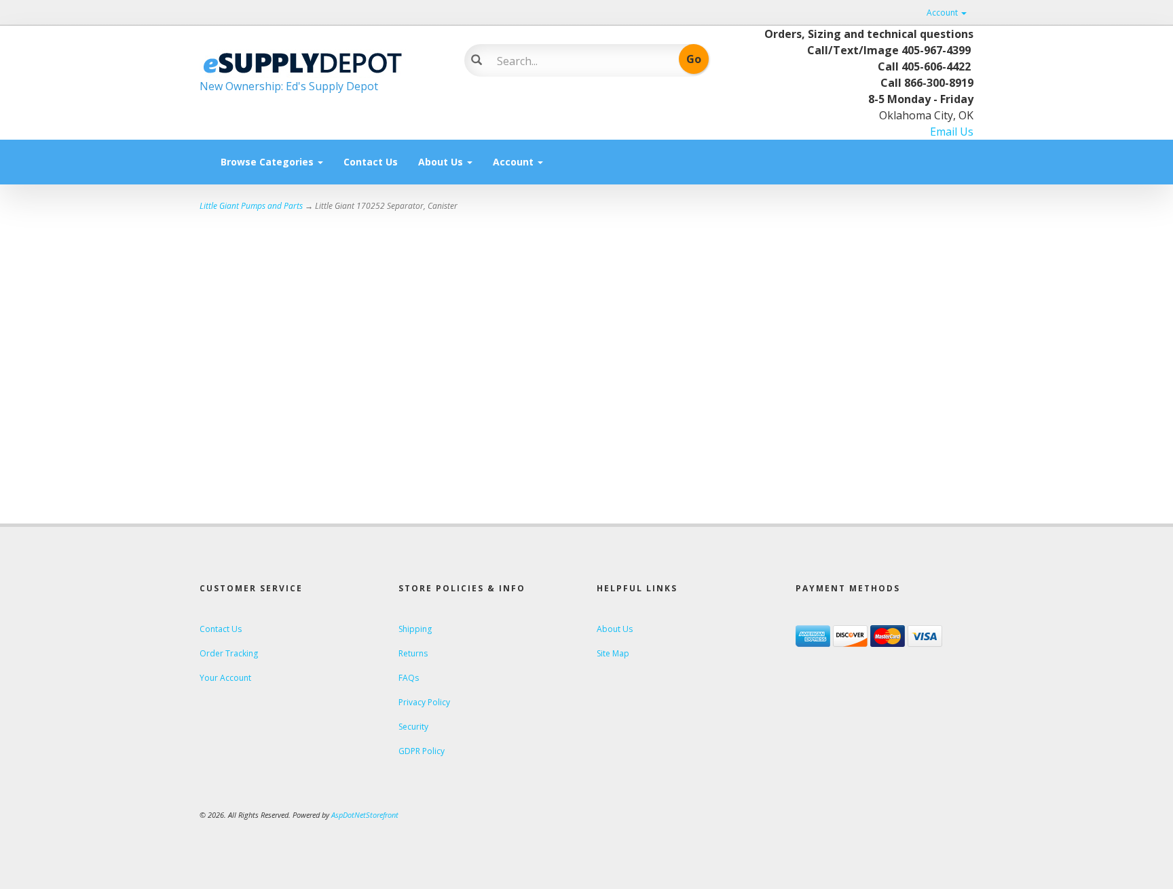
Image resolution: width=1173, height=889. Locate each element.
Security (413, 726)
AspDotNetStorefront (364, 815)
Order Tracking (229, 653)
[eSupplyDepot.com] (322, 61)
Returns (413, 653)
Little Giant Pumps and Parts (251, 206)
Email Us (951, 131)
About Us (442, 161)
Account (943, 12)
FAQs (408, 678)
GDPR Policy (421, 751)
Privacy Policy (424, 702)
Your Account (225, 678)
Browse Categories (268, 161)
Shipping (415, 629)
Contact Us (370, 161)
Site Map (613, 653)
